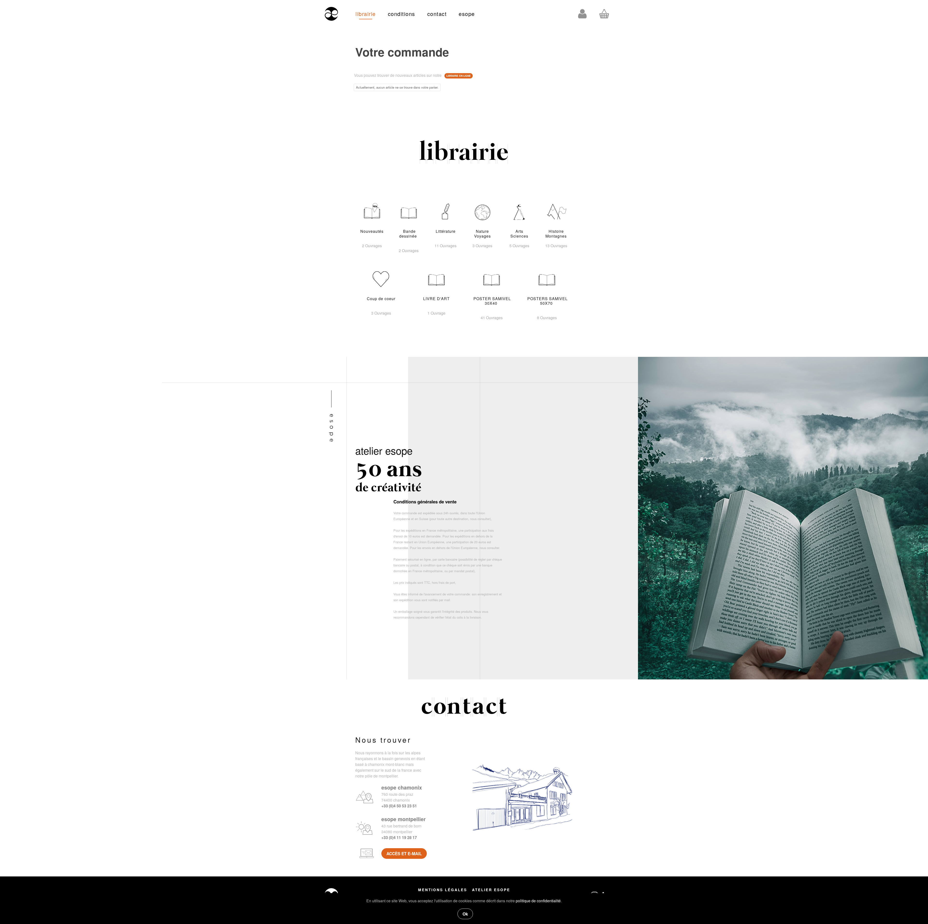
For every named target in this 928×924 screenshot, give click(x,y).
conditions (401, 13)
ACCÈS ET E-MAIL (404, 853)
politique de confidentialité (538, 900)
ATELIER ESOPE (491, 889)
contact (437, 13)
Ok (465, 914)
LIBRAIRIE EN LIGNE (458, 76)
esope (467, 13)
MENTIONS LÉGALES (442, 889)
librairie (365, 13)
